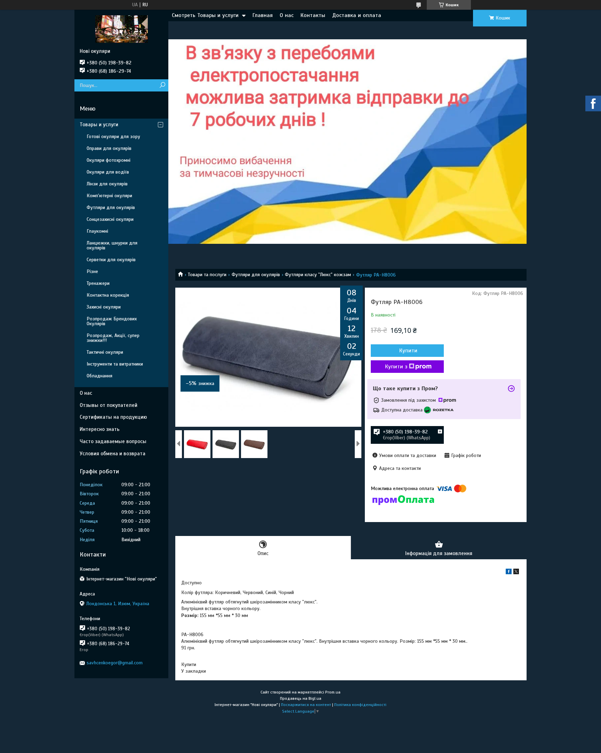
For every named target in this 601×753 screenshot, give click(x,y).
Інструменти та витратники (115, 364)
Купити (408, 350)
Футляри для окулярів (256, 275)
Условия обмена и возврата (112, 453)
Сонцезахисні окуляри (110, 219)
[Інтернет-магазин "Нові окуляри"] (121, 29)
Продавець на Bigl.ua (300, 698)
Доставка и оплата (356, 15)
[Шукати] (162, 85)
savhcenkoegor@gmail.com (115, 663)
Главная (263, 15)
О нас (287, 15)
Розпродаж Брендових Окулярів (112, 321)
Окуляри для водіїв (108, 172)
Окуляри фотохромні (108, 160)
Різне (92, 271)
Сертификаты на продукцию (113, 417)
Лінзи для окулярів (107, 184)
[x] (516, 573)
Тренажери (98, 283)
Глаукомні (97, 231)
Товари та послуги (207, 275)
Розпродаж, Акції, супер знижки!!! (113, 338)
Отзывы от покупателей (108, 405)
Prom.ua (332, 692)
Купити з (396, 366)
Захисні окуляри (104, 307)
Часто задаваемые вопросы (113, 441)
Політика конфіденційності (360, 704)
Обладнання (99, 376)
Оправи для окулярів (109, 148)
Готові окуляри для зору (113, 136)
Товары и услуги (99, 124)
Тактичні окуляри (105, 352)
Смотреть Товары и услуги (205, 15)
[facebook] (509, 573)
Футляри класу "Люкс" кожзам (318, 275)
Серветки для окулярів (111, 260)
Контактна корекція (108, 295)
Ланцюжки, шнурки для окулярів (112, 245)
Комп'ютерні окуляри (109, 196)
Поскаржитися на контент (306, 704)
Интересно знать (100, 429)
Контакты (312, 15)
